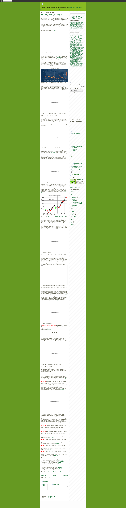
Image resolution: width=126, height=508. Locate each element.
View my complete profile (75, 187)
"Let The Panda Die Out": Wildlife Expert (76, 48)
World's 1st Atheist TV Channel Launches (76, 39)
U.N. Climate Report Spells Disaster (75, 49)
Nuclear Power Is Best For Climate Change (76, 25)
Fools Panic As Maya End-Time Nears (76, 61)
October (74, 199)
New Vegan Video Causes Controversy (76, 33)
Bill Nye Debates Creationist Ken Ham (76, 45)
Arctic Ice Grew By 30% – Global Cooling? (76, 50)
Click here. (60, 459)
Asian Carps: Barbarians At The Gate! (76, 44)
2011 (72, 221)
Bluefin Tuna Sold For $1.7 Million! (75, 55)
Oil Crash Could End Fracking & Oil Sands (76, 35)
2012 (72, 219)
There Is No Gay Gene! (73, 46)
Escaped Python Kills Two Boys (75, 52)
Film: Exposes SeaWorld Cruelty (76, 53)
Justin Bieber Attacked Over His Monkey (76, 57)
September (74, 205)
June (73, 210)
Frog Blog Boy (80, 179)
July (73, 208)
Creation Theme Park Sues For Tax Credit (76, 30)
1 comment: (58, 471)
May (73, 211)
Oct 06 (74, 200)
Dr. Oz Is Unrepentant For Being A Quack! (76, 28)
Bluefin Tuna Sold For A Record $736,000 (76, 72)
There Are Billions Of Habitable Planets (76, 70)
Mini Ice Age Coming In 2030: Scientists (76, 26)
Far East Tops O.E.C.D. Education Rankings (77, 47)
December (74, 196)
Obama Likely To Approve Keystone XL (76, 43)
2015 (72, 191)
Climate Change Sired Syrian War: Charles (76, 22)
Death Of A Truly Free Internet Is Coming (76, 42)
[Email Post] (54, 472)
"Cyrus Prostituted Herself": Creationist (76, 51)
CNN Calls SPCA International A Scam (76, 66)
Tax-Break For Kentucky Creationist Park (76, 71)
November (74, 197)
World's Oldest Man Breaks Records (75, 60)
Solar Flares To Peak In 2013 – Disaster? (76, 54)
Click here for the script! (75, 128)
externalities (63, 367)
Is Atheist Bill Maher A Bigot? (74, 34)
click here (53, 30)
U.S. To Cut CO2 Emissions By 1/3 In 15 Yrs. (77, 41)
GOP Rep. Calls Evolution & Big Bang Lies (76, 63)
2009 (72, 224)
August (73, 206)
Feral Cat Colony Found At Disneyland (76, 36)
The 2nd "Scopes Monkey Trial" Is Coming (76, 69)
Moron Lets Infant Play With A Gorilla (76, 64)
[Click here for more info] (77, 164)
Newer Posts (43, 475)
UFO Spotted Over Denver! (74, 62)
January (74, 217)
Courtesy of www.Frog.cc (75, 129)
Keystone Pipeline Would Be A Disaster (76, 58)
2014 (72, 192)
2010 (72, 222)
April (73, 213)
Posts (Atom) (49, 477)
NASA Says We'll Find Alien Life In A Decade (77, 29)
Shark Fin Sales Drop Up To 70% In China (76, 38)
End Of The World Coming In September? (76, 27)
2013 (72, 194)
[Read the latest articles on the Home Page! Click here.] (77, 17)
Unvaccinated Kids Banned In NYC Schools (77, 40)
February (74, 216)
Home (54, 475)
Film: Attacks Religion (76, 56)
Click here (60, 428)
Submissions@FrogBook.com (75, 7)
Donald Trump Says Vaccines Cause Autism (77, 24)
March (73, 214)
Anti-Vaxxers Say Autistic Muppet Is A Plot (76, 23)
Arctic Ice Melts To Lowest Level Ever (76, 65)
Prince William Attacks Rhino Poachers (76, 67)
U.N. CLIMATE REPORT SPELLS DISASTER (52, 14)
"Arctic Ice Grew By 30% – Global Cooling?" (57, 216)
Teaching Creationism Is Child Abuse (76, 59)
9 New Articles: (75, 15)
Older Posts (65, 475)
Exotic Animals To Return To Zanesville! (76, 68)
